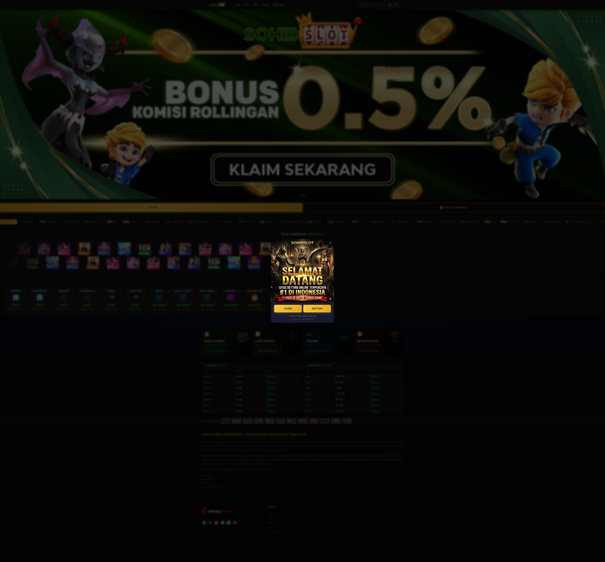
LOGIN (288, 308)
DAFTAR (317, 308)
